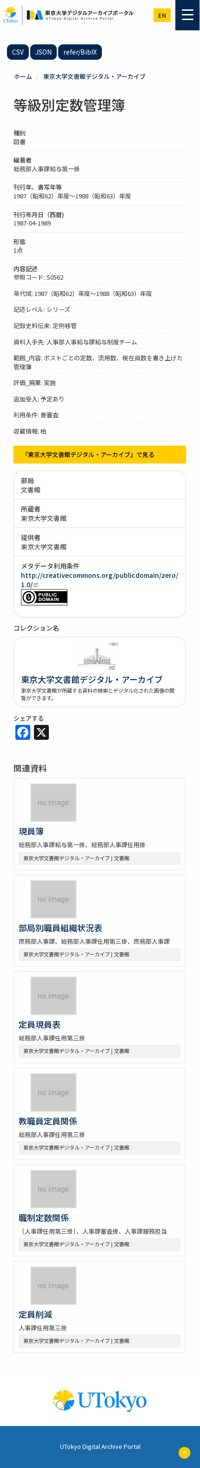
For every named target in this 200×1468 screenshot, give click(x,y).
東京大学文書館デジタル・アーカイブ (94, 76)
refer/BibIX (80, 51)
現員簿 (31, 831)
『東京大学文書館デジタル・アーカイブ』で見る (88, 454)
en (162, 15)
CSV (18, 51)
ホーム (23, 76)
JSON (43, 51)
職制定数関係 (44, 1217)
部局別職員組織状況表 (60, 927)
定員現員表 (39, 1024)
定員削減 (35, 1314)
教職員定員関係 (48, 1121)
